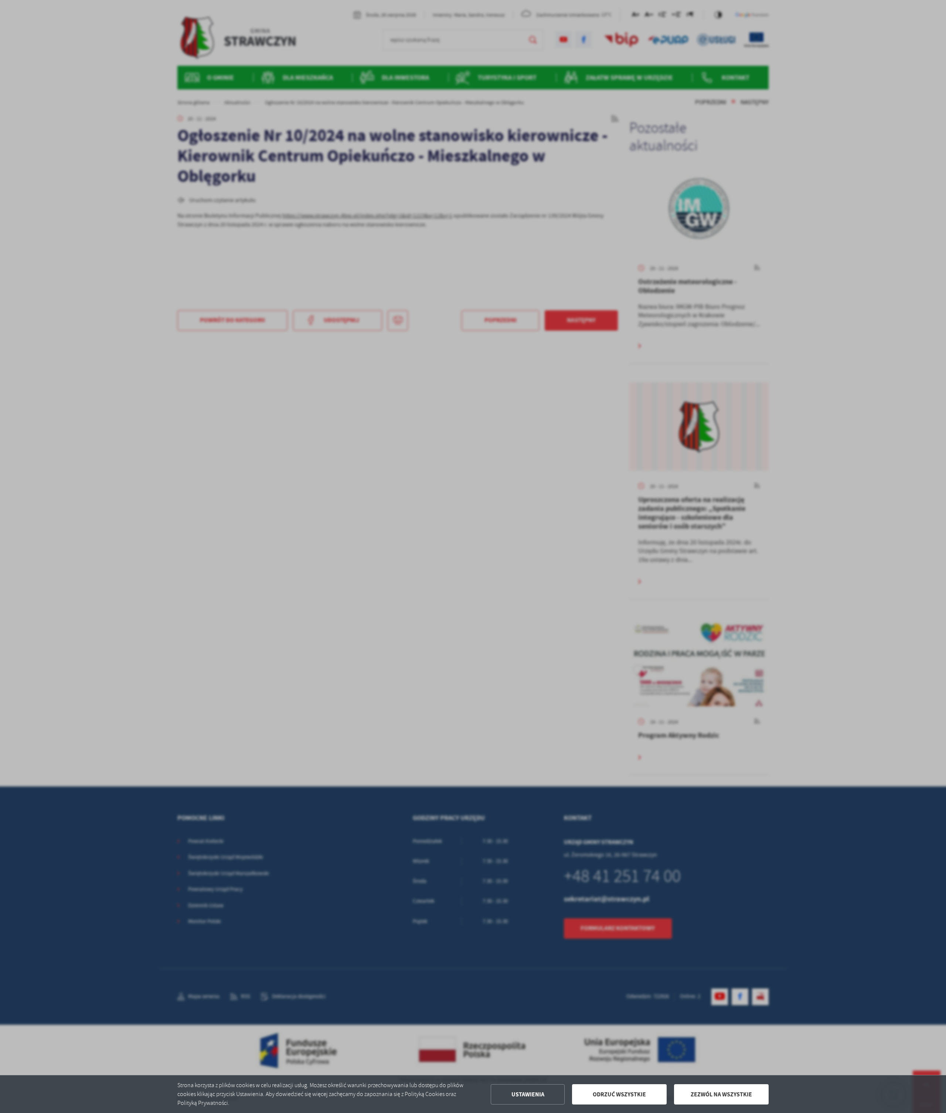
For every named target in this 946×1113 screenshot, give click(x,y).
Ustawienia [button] (527, 1094)
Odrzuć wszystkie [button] (619, 1094)
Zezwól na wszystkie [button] (721, 1094)
